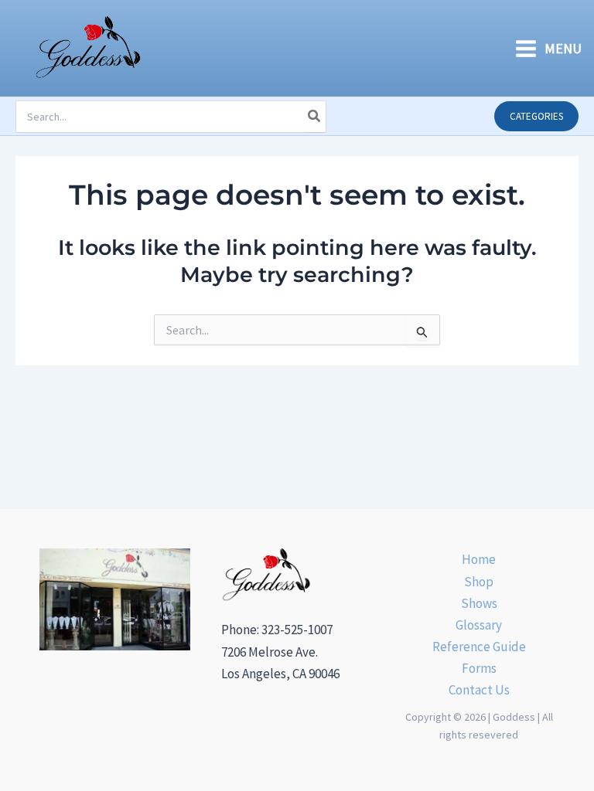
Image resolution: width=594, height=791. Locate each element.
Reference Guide (479, 646)
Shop (478, 581)
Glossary (479, 624)
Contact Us (479, 689)
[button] (536, 116)
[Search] (315, 116)
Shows (479, 603)
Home (479, 559)
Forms (479, 668)
